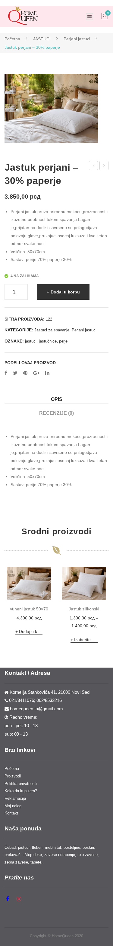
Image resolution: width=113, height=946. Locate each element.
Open (89, 16)
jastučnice (48, 341)
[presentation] (11, 606)
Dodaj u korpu (65, 292)
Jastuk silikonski (84, 608)
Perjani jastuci (77, 38)
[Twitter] (15, 373)
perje (63, 341)
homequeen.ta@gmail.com (36, 708)
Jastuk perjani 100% (104, 166)
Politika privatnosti (21, 783)
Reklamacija (15, 798)
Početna (12, 38)
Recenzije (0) (56, 413)
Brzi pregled (46, 592)
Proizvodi (13, 776)
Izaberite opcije (86, 639)
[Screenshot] (10, 90)
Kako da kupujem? (21, 791)
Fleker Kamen (93, 166)
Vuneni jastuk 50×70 (29, 608)
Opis (56, 399)
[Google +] (36, 373)
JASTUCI (42, 38)
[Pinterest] (25, 373)
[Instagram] (19, 899)
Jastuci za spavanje (51, 330)
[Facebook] (6, 373)
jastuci (30, 341)
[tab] (56, 399)
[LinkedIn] (47, 373)
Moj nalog (13, 806)
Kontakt (11, 813)
